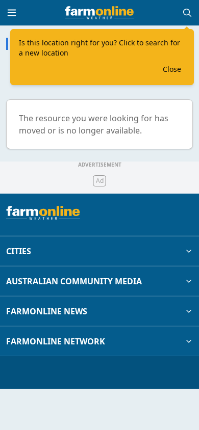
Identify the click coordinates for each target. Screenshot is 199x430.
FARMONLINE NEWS (46, 311)
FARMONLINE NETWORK (55, 341)
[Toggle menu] (11, 12)
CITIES (18, 251)
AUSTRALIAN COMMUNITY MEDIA (74, 281)
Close (172, 69)
